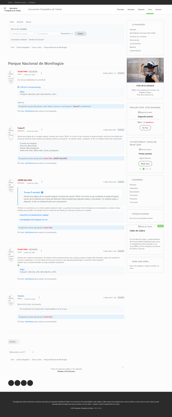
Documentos (134, 40)
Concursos (134, 202)
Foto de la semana (145, 85)
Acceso (158, 9)
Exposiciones (134, 191)
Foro (150, 9)
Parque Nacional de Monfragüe (55, 47)
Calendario (134, 188)
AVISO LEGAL (98, 408)
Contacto (32, 2)
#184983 (121, 297)
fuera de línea (29, 74)
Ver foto (145, 128)
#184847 (121, 73)
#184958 (121, 251)
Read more (145, 163)
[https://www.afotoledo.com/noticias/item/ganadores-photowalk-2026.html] (145, 149)
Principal (120, 9)
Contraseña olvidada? (19, 39)
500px (22, 91)
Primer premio (145, 154)
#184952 (121, 182)
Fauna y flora (37, 47)
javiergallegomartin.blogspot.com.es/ (34, 219)
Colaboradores (135, 50)
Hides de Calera (137, 231)
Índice (12, 22)
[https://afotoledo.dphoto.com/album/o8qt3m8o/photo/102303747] (145, 112)
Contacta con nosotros (138, 36)
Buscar (28, 22)
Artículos (133, 184)
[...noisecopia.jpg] (29, 87)
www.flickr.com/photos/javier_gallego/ (34, 215)
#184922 (121, 130)
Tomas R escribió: (32, 192)
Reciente (20, 22)
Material (133, 47)
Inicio (10, 2)
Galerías (141, 9)
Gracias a (61, 371)
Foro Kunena (70, 371)
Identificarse (29, 111)
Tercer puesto (145, 116)
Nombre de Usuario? (36, 39)
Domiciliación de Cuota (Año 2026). (143, 33)
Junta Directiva (135, 43)
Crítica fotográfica (23, 47)
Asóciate (131, 9)
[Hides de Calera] (145, 226)
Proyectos (133, 199)
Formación (134, 195)
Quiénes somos (20, 2)
